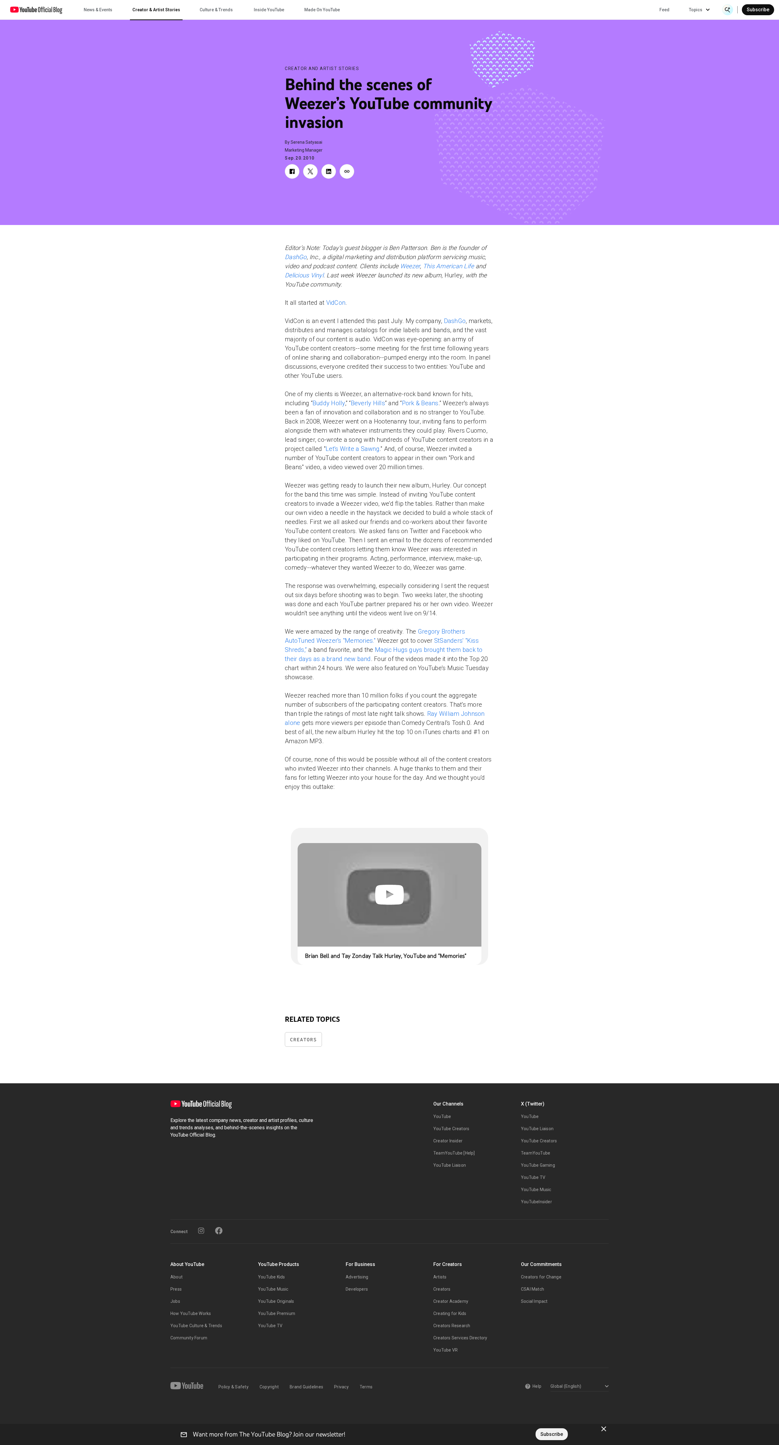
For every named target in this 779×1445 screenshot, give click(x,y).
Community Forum (188, 1337)
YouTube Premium (276, 1313)
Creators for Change (541, 1276)
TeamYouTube (535, 1153)
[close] (604, 1429)
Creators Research (451, 1325)
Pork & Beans (420, 403)
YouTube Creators (451, 1128)
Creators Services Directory (460, 1337)
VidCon (336, 302)
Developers (357, 1289)
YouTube (442, 1116)
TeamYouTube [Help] (454, 1153)
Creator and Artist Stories (322, 68)
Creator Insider (448, 1140)
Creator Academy (450, 1301)
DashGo (296, 257)
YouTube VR (445, 1350)
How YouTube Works (190, 1313)
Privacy (341, 1386)
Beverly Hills (368, 403)
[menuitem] (664, 9)
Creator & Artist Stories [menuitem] (156, 9)
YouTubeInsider (536, 1201)
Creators (303, 1039)
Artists (439, 1276)
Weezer (410, 266)
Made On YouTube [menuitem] (322, 9)
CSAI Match (532, 1289)
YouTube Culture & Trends (196, 1325)
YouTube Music (536, 1189)
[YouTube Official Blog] (36, 9)
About (176, 1276)
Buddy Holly (329, 403)
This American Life (449, 266)
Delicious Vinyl (304, 275)
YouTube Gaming (538, 1165)
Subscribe (758, 9)
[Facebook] (218, 1230)
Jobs (175, 1301)
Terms (366, 1386)
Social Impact (534, 1301)
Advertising (357, 1276)
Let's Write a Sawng (352, 448)
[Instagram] (201, 1230)
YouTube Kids (271, 1276)
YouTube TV (533, 1177)
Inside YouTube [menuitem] (269, 9)
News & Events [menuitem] (98, 9)
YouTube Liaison (449, 1165)
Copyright (269, 1386)
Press (176, 1289)
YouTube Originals (276, 1301)
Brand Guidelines (306, 1386)
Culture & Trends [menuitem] (216, 9)
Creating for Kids (449, 1313)
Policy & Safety (233, 1386)
